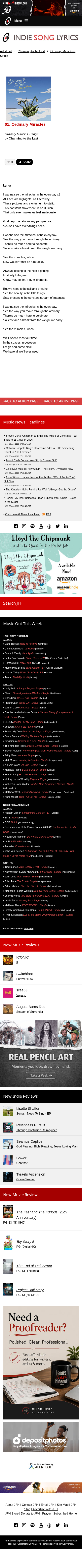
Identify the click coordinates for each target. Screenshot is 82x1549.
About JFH (13, 1504)
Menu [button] (18, 20)
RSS (48, 514)
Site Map (62, 1504)
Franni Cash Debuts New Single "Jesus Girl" (31, 460)
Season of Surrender (29, 1011)
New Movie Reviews (21, 1194)
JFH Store (12, 1513)
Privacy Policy (67, 1544)
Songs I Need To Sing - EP (33, 1113)
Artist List (6, 51)
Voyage (21, 995)
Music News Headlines (24, 422)
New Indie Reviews (20, 1096)
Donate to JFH (30, 1513)
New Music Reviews (21, 945)
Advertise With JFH (45, 1509)
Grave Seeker (25, 1179)
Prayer (46, 1513)
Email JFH (48, 1504)
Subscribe (59, 1513)
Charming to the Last (31, 51)
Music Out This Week (22, 623)
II (17, 962)
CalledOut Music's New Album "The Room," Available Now (39, 468)
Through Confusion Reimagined (36, 1130)
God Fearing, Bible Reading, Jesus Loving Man (46, 1146)
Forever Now (24, 978)
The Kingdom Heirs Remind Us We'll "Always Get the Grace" (41, 489)
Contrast (21, 1163)
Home (73, 1513)
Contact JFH (30, 1504)
